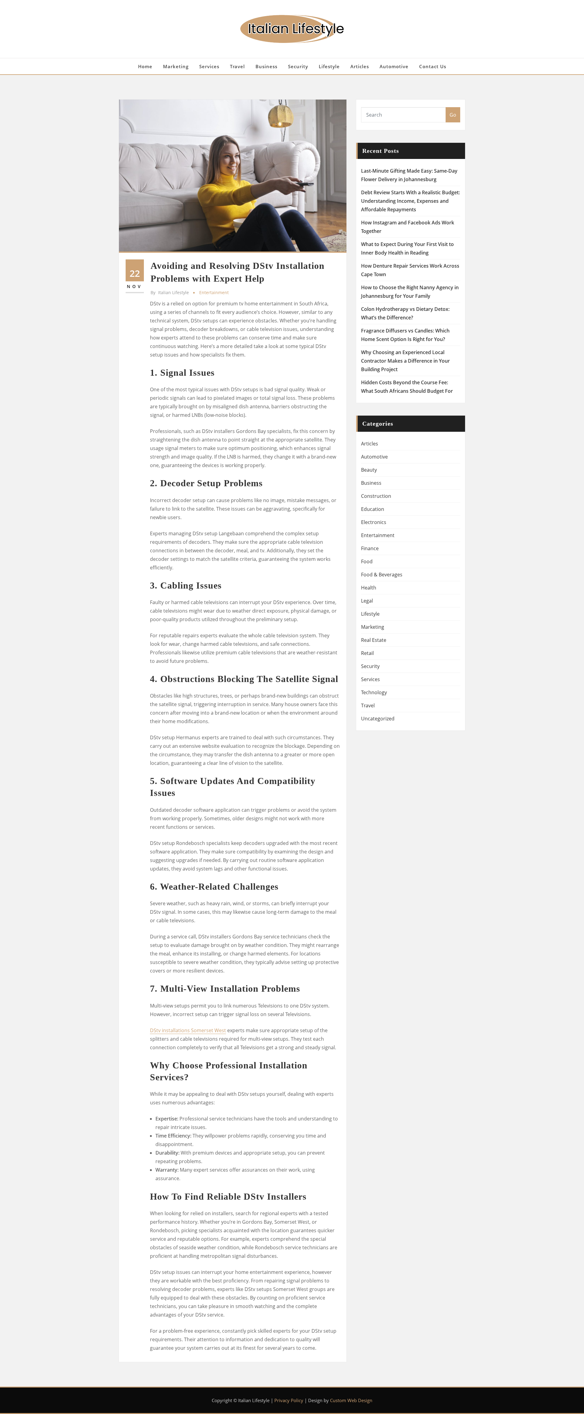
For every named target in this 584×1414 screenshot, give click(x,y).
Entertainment (214, 292)
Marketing (176, 66)
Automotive (394, 66)
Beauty (369, 469)
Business (266, 66)
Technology (374, 692)
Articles (359, 66)
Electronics (373, 522)
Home (145, 66)
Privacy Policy (288, 1400)
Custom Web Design (351, 1400)
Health (368, 587)
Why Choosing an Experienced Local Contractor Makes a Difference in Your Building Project (405, 361)
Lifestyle (329, 66)
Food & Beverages (381, 574)
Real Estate (373, 640)
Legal (367, 600)
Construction (376, 496)
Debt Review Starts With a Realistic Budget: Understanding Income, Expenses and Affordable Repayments (410, 201)
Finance (370, 548)
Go (453, 114)
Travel (237, 66)
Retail (367, 653)
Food (367, 561)
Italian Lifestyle (170, 292)
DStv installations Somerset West (188, 1030)
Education (372, 509)
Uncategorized (378, 718)
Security (298, 66)
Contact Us (432, 66)
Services (209, 66)
